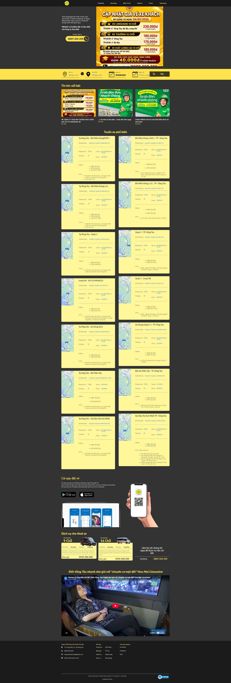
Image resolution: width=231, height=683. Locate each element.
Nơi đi (71, 72)
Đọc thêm (63, 124)
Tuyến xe (99, 654)
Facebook (123, 647)
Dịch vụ (98, 658)
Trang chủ (99, 647)
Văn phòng (108, 658)
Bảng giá (98, 651)
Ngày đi (118, 72)
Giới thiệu (108, 647)
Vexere (110, 679)
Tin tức (107, 651)
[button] (98, 36)
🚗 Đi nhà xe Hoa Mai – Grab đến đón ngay (114, 119)
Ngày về (141, 72)
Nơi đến (94, 72)
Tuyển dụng (108, 654)
